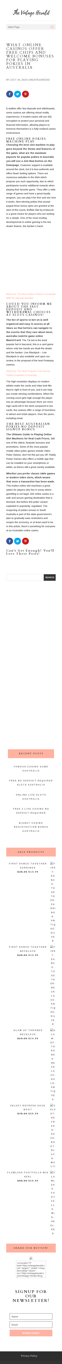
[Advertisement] (31, 261)
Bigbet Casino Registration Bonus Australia (31, 827)
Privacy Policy (29, 1355)
